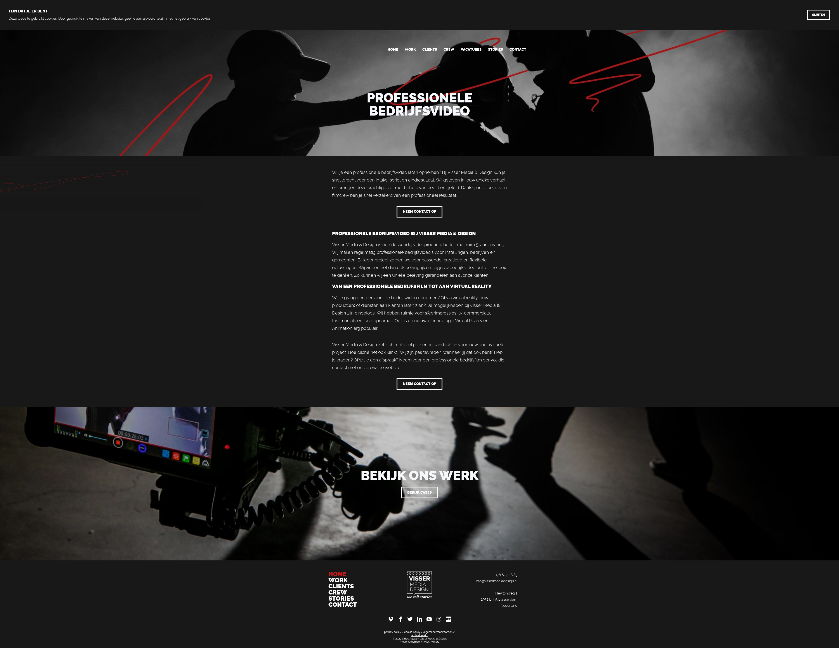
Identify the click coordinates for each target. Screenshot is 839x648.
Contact (518, 49)
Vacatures (471, 49)
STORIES (341, 598)
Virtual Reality (430, 641)
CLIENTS (341, 586)
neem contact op (419, 211)
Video (404, 641)
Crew (449, 49)
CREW (337, 592)
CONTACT (342, 604)
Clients (429, 49)
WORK (338, 580)
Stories (495, 49)
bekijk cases (419, 492)
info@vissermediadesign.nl (496, 581)
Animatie (415, 641)
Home (393, 49)
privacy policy (392, 632)
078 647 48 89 (506, 575)
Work (410, 49)
